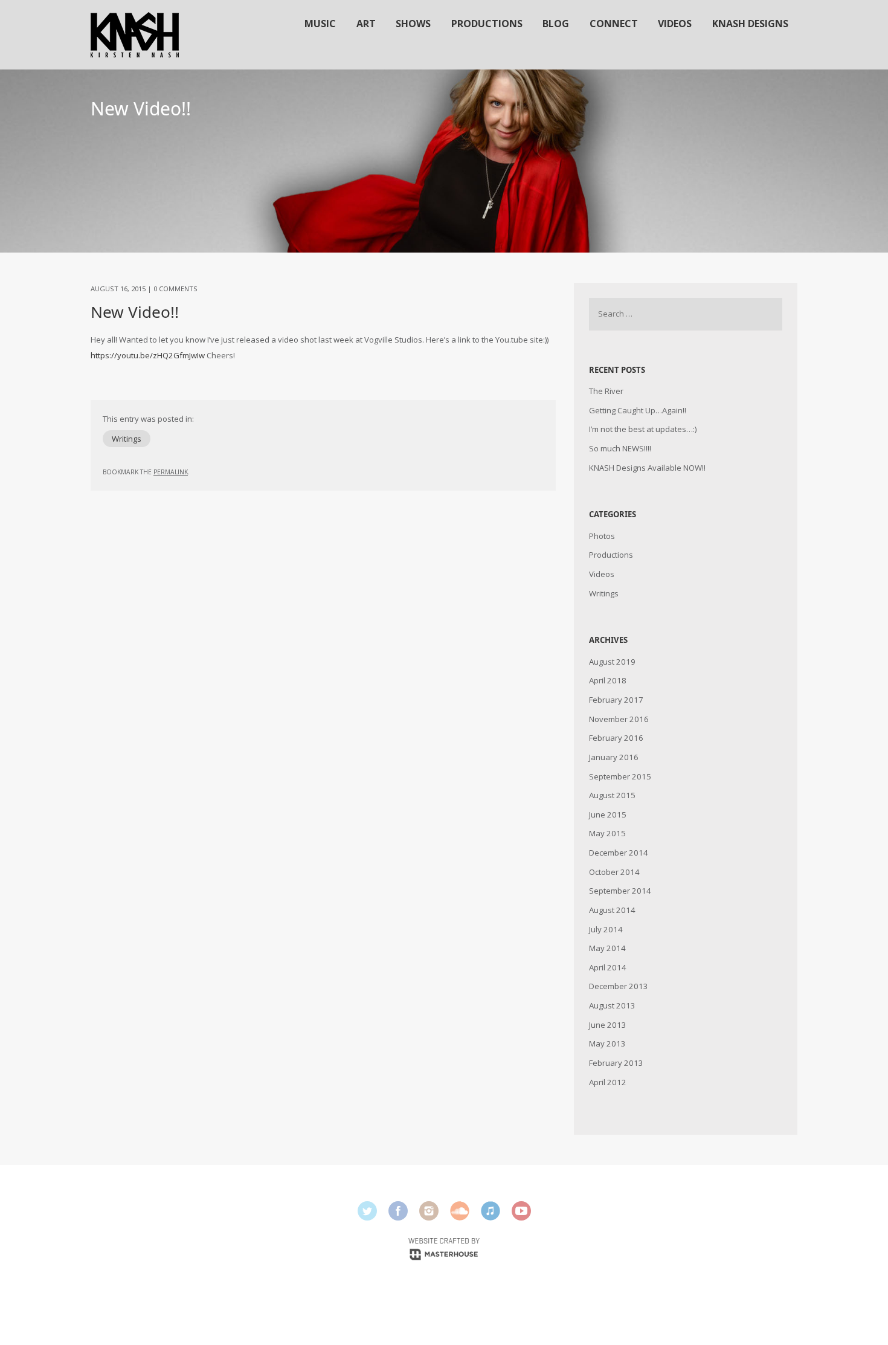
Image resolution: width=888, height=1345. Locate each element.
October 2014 (614, 871)
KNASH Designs (750, 23)
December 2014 (618, 852)
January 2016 (614, 757)
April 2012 (607, 1082)
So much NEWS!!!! (620, 448)
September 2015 (620, 776)
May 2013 (607, 1043)
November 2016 (619, 719)
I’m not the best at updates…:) (643, 429)
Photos (602, 536)
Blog (555, 23)
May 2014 (607, 948)
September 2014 (620, 890)
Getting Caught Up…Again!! (637, 410)
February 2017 (616, 699)
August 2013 (612, 1005)
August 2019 (612, 661)
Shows (413, 23)
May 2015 (607, 833)
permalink (170, 472)
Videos (675, 23)
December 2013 (618, 986)
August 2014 (612, 910)
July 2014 (606, 929)
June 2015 (607, 814)
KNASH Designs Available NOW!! (647, 467)
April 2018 (607, 680)
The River (606, 390)
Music (320, 23)
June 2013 (607, 1024)
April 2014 (607, 967)
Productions (487, 23)
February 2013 (616, 1062)
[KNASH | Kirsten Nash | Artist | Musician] (135, 34)
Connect (614, 23)
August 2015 (612, 795)
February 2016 (616, 737)
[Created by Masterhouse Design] (444, 1247)
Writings (126, 438)
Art (366, 23)
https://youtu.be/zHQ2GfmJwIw (148, 355)
